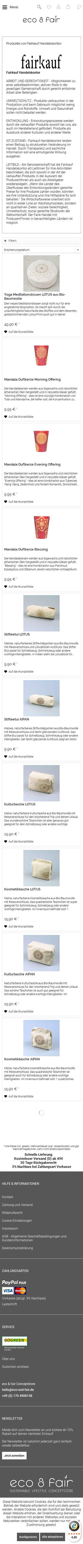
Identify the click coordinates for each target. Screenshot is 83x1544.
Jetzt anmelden (14, 1455)
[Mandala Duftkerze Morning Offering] (41, 358)
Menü (14, 7)
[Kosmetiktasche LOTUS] (41, 868)
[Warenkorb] (68, 7)
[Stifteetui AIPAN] (41, 698)
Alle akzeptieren (52, 1536)
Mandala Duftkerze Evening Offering (32, 464)
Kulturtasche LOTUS (19, 804)
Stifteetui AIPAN (16, 719)
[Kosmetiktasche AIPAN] (41, 1038)
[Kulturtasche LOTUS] (41, 783)
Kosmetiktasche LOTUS (22, 889)
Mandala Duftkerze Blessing (26, 549)
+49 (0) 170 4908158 (17, 1396)
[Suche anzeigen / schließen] (39, 7)
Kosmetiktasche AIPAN (22, 1059)
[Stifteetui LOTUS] (41, 613)
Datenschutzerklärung (17, 1248)
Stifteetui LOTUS (17, 634)
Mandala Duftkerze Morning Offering (32, 379)
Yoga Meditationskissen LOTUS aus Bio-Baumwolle (35, 296)
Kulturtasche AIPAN (19, 974)
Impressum (10, 1228)
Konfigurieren (28, 1537)
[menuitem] (10, 7)
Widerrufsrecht (12, 1213)
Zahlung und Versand (17, 1205)
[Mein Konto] (59, 7)
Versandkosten (62, 1146)
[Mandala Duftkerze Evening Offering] (41, 443)
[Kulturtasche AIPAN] (41, 953)
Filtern (12, 240)
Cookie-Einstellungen (17, 1221)
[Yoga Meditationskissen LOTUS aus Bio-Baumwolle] (41, 273)
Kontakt (7, 1197)
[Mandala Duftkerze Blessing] (41, 528)
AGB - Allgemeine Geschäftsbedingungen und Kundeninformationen (34, 1238)
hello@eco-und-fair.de (18, 1390)
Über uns (8, 1359)
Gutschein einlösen (15, 1367)
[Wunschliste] (49, 7)
